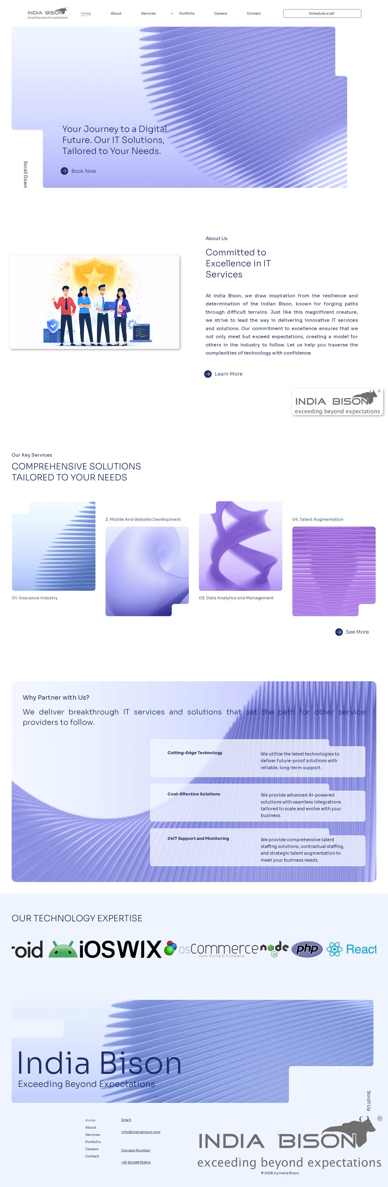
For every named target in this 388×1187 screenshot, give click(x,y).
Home (90, 1120)
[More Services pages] (172, 13)
